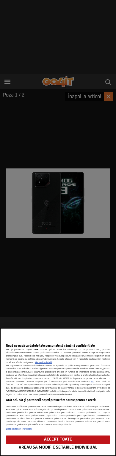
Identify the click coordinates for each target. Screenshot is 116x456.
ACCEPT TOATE (58, 439)
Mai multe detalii (43, 362)
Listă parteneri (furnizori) (19, 429)
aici (92, 382)
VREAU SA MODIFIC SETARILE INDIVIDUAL (58, 447)
